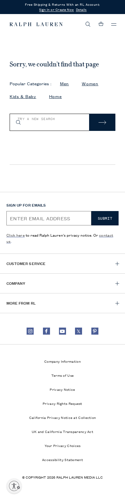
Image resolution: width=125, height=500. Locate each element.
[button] (88, 24)
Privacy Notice (62, 389)
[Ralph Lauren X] (78, 331)
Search (102, 122)
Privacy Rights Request (62, 403)
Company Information (62, 361)
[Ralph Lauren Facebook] (46, 331)
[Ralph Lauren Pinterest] (94, 331)
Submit (105, 218)
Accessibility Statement (62, 459)
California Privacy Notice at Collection (62, 417)
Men (64, 83)
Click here (15, 235)
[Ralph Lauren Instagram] (30, 331)
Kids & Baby (23, 96)
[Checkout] (101, 24)
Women (90, 83)
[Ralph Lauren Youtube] (62, 331)
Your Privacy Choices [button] (63, 445)
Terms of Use (62, 375)
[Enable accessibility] (14, 486)
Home (55, 96)
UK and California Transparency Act (62, 431)
